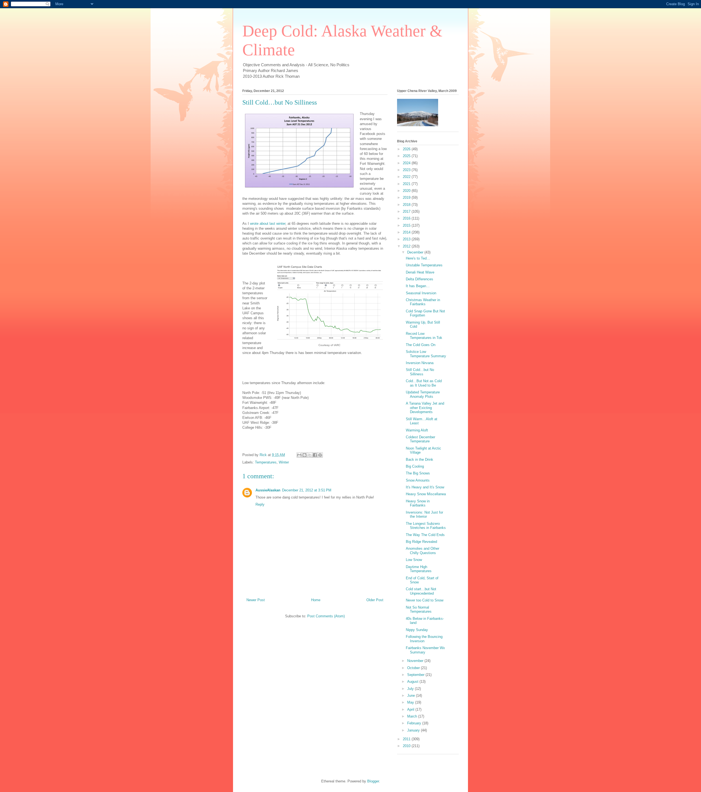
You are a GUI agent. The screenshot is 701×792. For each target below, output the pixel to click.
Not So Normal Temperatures (419, 609)
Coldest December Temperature (420, 439)
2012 (407, 246)
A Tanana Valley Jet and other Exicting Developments (425, 407)
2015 (407, 225)
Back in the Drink (419, 459)
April (411, 709)
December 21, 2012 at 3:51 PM (306, 490)
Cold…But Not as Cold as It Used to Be (424, 383)
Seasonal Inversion (421, 293)
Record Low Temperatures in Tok (424, 336)
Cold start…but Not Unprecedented (421, 591)
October (414, 668)
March (412, 716)
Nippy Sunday (417, 630)
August (413, 681)
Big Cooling (415, 466)
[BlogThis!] (304, 455)
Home (315, 600)
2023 (407, 170)
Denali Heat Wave (420, 272)
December (415, 252)
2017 (407, 211)
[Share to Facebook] (315, 455)
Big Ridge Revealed (421, 542)
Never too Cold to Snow (424, 600)
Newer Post (255, 600)
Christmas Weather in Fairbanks (423, 302)
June (411, 695)
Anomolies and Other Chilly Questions (422, 550)
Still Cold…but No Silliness (420, 372)
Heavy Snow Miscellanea (426, 494)
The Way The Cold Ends (425, 535)
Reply (260, 504)
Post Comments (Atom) (326, 616)
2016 (407, 218)
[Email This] (299, 455)
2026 (407, 149)
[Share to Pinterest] (320, 455)
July (411, 689)
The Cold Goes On (420, 345)
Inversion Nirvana (419, 363)
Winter (284, 462)
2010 (407, 746)
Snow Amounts (418, 480)
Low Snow (414, 560)
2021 (407, 184)
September (416, 675)
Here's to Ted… (418, 258)
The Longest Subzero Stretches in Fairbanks (426, 526)
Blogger (373, 781)
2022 (407, 177)
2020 (407, 191)
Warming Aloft (417, 430)
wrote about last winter (267, 223)
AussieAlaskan (267, 490)
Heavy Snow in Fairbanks (418, 503)
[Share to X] (309, 455)
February (414, 723)
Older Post (374, 600)
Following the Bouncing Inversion (424, 639)
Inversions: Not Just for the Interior (424, 514)
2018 (407, 205)
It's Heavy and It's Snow (425, 487)
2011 (407, 739)
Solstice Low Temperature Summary (426, 354)
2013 (407, 239)
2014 (407, 232)
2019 (407, 197)
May (411, 702)
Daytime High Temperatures (419, 569)
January (414, 730)
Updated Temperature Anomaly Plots (423, 394)
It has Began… (418, 286)
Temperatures (266, 462)
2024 (407, 163)
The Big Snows (418, 473)
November (415, 661)
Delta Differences (419, 279)
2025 (407, 156)
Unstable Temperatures (424, 265)
